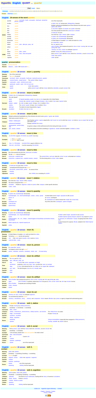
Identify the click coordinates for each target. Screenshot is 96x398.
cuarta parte (13, 82)
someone (21, 251)
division (64, 34)
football (11, 120)
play (10, 126)
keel (40, 266)
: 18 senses (18, 72)
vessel (20, 262)
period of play (20, 125)
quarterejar (18, 340)
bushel (10, 216)
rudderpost (51, 266)
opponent (75, 49)
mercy (59, 49)
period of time (26, 143)
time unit (11, 145)
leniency (29, 298)
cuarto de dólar (12, 240)
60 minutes (17, 143)
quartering (12, 319)
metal (17, 238)
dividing (22, 365)
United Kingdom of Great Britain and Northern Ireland (41, 218)
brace (20, 266)
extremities (79, 53)
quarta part (12, 84)
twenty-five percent (37, 78)
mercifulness (17, 298)
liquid (78, 216)
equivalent (63, 195)
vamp (58, 47)
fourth (26, 20)
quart (22, 84)
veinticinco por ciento (26, 82)
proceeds (64, 126)
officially (75, 221)
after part (25, 44)
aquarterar (16, 317)
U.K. (21, 218)
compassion (37, 298)
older (22, 103)
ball (51, 120)
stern (20, 44)
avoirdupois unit (51, 199)
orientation (11, 184)
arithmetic (11, 376)
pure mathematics (30, 376)
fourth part (38, 20)
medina (11, 105)
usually (24, 238)
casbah (15, 103)
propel (84, 120)
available (55, 321)
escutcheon (13, 264)
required (61, 101)
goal (35, 121)
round (54, 120)
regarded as (52, 128)
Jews (54, 101)
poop (29, 44)
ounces (48, 197)
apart (60, 53)
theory (45, 376)
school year (71, 30)
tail (32, 44)
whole (77, 128)
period (25, 169)
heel (89, 46)
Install (33, 8)
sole (63, 281)
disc (29, 238)
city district (11, 109)
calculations (57, 376)
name (44, 264)
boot (79, 46)
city (59, 23)
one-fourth (21, 20)
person (61, 42)
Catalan (53, 391)
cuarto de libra (12, 203)
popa (11, 270)
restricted (28, 101)
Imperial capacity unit (24, 222)
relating (33, 173)
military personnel (66, 51)
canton (24, 51)
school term (11, 158)
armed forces (17, 311)
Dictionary (5, 11)
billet (20, 51)
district (54, 23)
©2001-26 (37, 388)
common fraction (14, 80)
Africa (47, 103)
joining (53, 47)
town (38, 99)
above (57, 281)
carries (26, 262)
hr (13, 143)
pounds (72, 195)
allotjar (11, 317)
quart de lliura (12, 205)
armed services (25, 311)
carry (79, 120)
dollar (80, 40)
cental (37, 195)
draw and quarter (27, 53)
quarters (59, 55)
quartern (21, 21)
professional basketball (14, 123)
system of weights (67, 201)
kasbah (11, 103)
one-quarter (32, 20)
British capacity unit (13, 222)
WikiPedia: (12, 13)
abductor (10, 66)
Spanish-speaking (24, 99)
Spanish (48, 391)
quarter (73, 28)
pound (10, 197)
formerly (21, 101)
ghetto (10, 101)
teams (69, 120)
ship (61, 44)
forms (40, 281)
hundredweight (62, 36)
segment (11, 357)
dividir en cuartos (18, 380)
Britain (25, 218)
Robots (50, 392)
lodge (11, 313)
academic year (19, 156)
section (13, 128)
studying (78, 156)
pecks (91, 216)
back (14, 268)
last (28, 268)
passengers (32, 262)
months (26, 165)
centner (33, 195)
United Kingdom (13, 218)
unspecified (56, 42)
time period (12, 169)
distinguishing (71, 23)
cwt (18, 195)
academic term (19, 158)
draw (20, 53)
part (10, 128)
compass (72, 34)
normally (36, 268)
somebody (27, 251)
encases (69, 281)
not (33, 268)
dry (82, 216)
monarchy (62, 218)
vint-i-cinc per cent (28, 84)
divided (59, 26)
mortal (32, 251)
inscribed (49, 264)
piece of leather (55, 46)
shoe (75, 46)
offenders (50, 298)
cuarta (10, 186)
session (36, 158)
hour (10, 143)
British (61, 214)
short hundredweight (25, 195)
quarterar (12, 340)
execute (89, 53)
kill (10, 336)
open (66, 156)
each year (51, 156)
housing (58, 51)
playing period (12, 125)
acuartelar (18, 315)
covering (83, 46)
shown (63, 49)
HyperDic (6, 3)
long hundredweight (25, 214)
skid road (11, 107)
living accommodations (54, 319)
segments (28, 357)
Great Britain (12, 220)
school (61, 156)
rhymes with (24, 66)
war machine (43, 311)
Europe (75, 218)
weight (58, 195)
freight (38, 262)
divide (53, 55)
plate (25, 264)
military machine (34, 311)
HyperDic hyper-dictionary (48, 388)
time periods (35, 145)
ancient (23, 105)
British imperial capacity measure (68, 216)
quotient (33, 80)
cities (46, 101)
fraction (15, 378)
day (41, 143)
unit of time (55, 28)
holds (57, 158)
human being (43, 251)
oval (59, 120)
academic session (28, 158)
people (61, 321)
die (28, 336)
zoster (16, 66)
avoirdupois (59, 201)
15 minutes (65, 28)
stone (10, 199)
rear (54, 44)
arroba (10, 225)
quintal (41, 195)
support (44, 266)
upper (10, 281)
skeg (11, 266)
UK (18, 218)
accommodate (17, 313)
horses (69, 53)
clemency (54, 49)
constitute (72, 128)
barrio (10, 99)
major (60, 34)
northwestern (69, 218)
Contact (59, 388)
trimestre (12, 171)
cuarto (18, 82)
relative (29, 184)
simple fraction (22, 80)
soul (36, 251)
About (38, 8)
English (17, 3)
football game (17, 120)
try (72, 120)
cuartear (12, 338)
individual (15, 251)
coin (67, 40)
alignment (24, 184)
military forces (53, 311)
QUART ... (27, 3)
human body (75, 199)
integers (41, 80)
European (42, 101)
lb (13, 197)
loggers (39, 107)
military (11, 311)
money (40, 123)
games (88, 25)
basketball (34, 123)
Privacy (45, 392)
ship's (30, 264)
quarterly (12, 173)
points (34, 184)
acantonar (12, 315)
